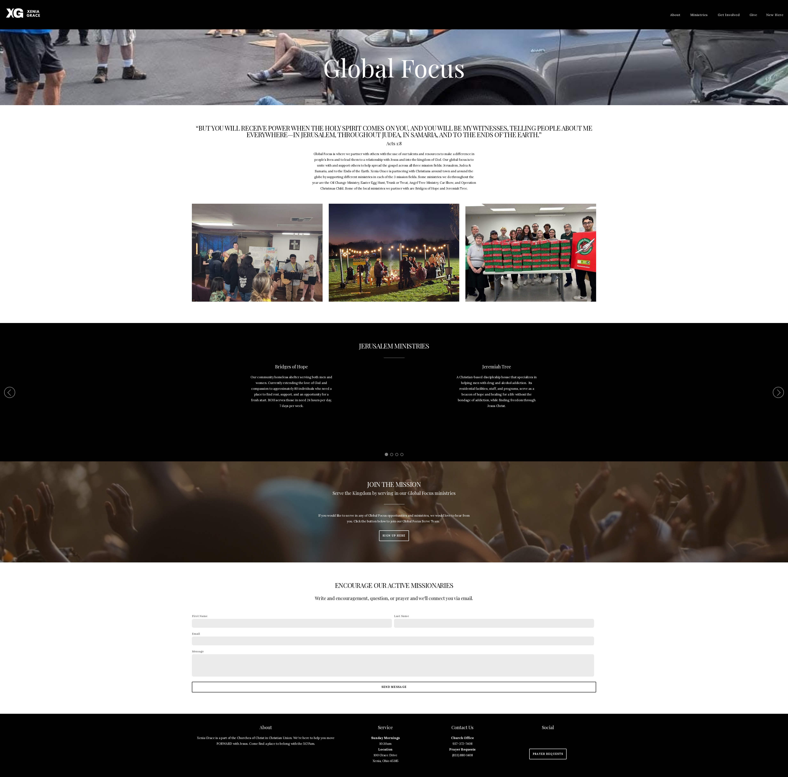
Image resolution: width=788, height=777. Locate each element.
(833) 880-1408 (462, 755)
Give (753, 15)
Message (198, 651)
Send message (394, 687)
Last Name (401, 616)
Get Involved (729, 15)
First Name (199, 616)
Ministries (699, 15)
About (675, 15)
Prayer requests (548, 754)
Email (196, 634)
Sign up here (394, 535)
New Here (774, 15)
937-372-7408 (462, 744)
